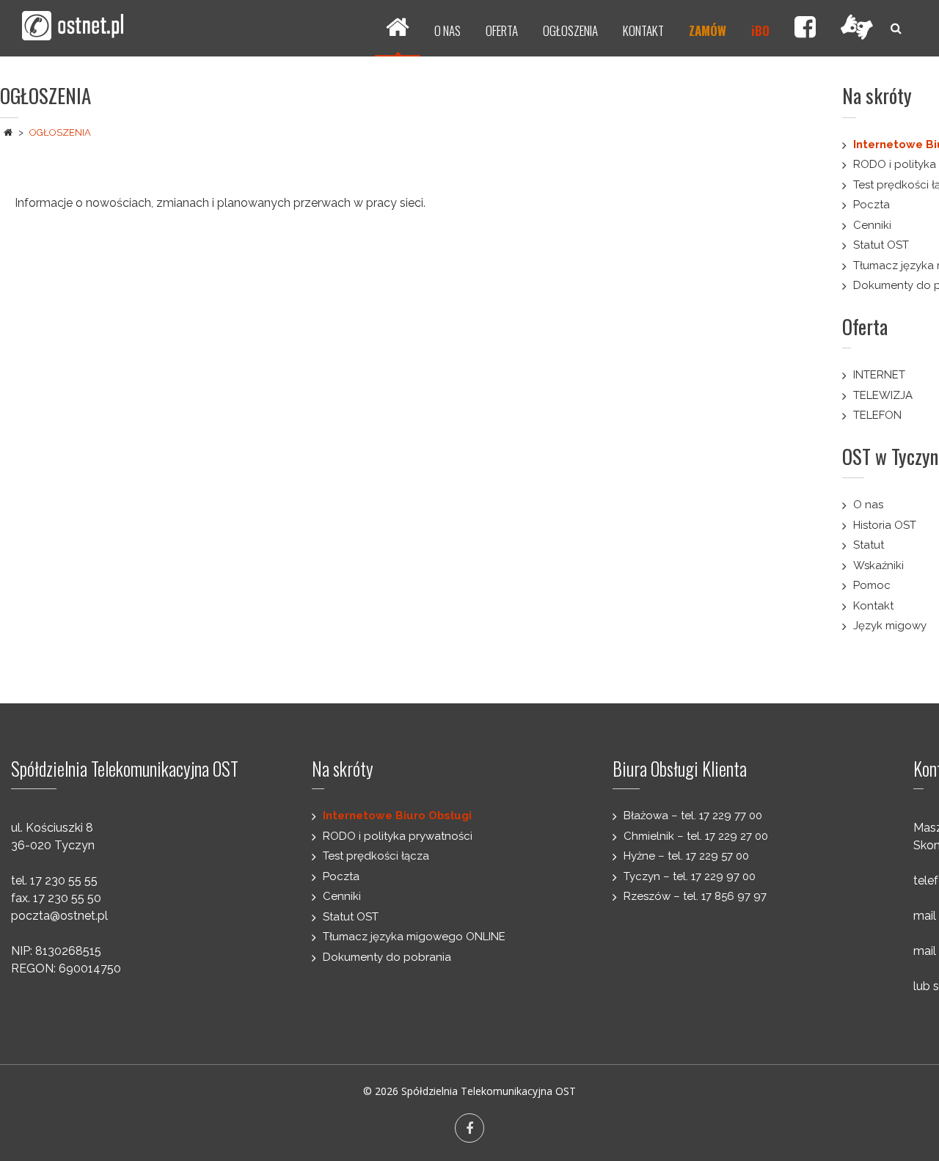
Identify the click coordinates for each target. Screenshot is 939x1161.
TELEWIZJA (883, 395)
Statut (868, 545)
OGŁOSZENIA (570, 30)
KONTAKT (643, 30)
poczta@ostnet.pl (59, 916)
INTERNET (879, 374)
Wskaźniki (878, 565)
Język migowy (890, 625)
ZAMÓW (707, 30)
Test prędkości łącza (376, 855)
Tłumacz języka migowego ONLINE (414, 936)
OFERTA (502, 30)
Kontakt (873, 605)
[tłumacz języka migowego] (857, 28)
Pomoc (872, 585)
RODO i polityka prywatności (397, 836)
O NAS (447, 30)
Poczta (871, 204)
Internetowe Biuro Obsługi (397, 815)
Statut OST (881, 245)
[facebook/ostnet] (805, 28)
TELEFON (877, 415)
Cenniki (872, 225)
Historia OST (884, 525)
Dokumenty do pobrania (387, 957)
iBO (760, 30)
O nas (868, 504)
